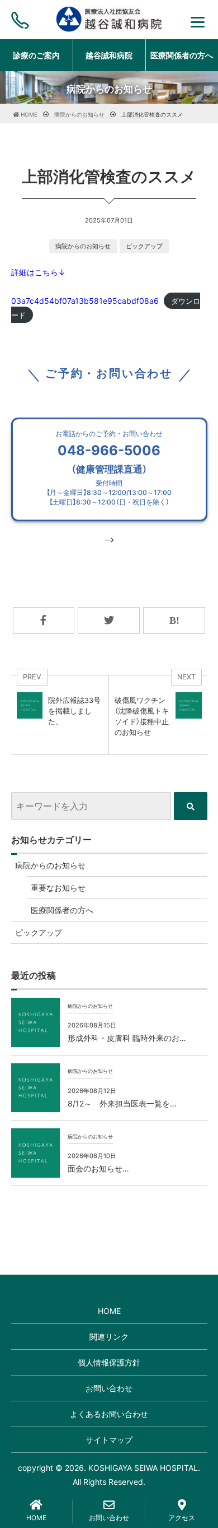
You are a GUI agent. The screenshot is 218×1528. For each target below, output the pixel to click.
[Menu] (197, 21)
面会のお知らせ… (98, 1168)
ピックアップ (144, 246)
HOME (109, 1311)
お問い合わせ (109, 1388)
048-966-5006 (109, 467)
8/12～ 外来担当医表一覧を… (122, 1103)
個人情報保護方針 (109, 1362)
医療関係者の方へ (62, 910)
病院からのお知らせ (83, 246)
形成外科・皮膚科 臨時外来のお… (127, 1038)
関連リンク (109, 1336)
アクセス (181, 1517)
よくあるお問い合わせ (109, 1414)
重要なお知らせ (58, 887)
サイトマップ (109, 1439)
